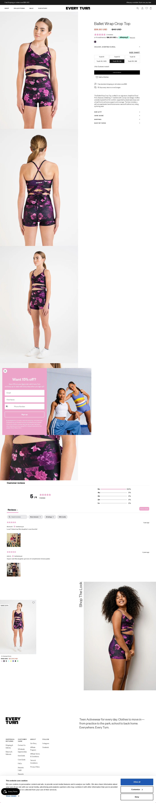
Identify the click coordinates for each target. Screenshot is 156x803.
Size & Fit (98, 112)
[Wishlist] (146, 8)
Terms (20, 427)
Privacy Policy (35, 767)
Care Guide (99, 115)
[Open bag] (150, 8)
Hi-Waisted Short (6, 656)
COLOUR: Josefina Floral (105, 47)
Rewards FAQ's (21, 775)
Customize (135, 789)
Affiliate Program (33, 748)
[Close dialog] (5, 371)
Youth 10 (117, 57)
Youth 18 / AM (132, 61)
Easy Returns (100, 123)
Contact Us (21, 745)
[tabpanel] (78, 546)
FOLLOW (45, 739)
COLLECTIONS (19, 8)
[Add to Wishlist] (33, 602)
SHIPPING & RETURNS (10, 740)
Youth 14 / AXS (101, 61)
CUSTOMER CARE (22, 740)
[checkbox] (62, 517)
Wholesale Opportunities (22, 750)
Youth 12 (132, 57)
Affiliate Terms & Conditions (35, 755)
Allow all (137, 782)
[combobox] (9, 406)
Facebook (45, 747)
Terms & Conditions (33, 761)
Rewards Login (21, 769)
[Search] (138, 8)
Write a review (144, 509)
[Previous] (2, 627)
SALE (31, 8)
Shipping (97, 119)
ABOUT (33, 739)
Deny (137, 797)
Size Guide (21, 756)
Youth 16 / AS (117, 61)
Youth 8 (101, 57)
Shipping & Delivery (9, 746)
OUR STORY (42, 8)
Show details (11, 796)
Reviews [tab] (12, 509)
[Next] (33, 627)
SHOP (7, 8)
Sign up (24, 414)
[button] (114, 489)
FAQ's (20, 763)
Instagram (45, 743)
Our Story (33, 743)
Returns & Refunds (9, 753)
